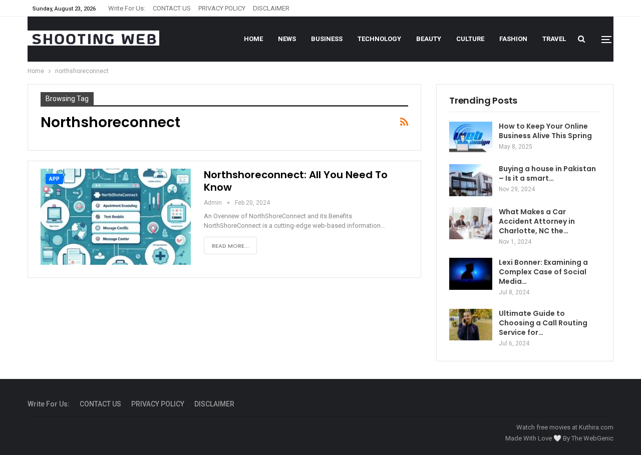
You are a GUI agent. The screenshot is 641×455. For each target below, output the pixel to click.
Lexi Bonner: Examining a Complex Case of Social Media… (543, 271)
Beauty (428, 39)
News (287, 39)
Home (253, 39)
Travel (554, 39)
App (54, 179)
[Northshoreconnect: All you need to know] (116, 217)
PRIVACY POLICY (221, 8)
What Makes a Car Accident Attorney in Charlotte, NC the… (537, 221)
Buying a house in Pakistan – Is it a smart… (547, 173)
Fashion (513, 39)
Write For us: (126, 8)
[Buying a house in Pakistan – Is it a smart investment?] (470, 180)
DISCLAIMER (271, 8)
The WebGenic (592, 438)
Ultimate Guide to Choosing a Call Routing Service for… (543, 322)
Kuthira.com (596, 427)
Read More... (230, 246)
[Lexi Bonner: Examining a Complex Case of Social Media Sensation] (470, 274)
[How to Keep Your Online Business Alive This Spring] (470, 138)
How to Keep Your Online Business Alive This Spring (545, 131)
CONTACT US (172, 8)
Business (327, 39)
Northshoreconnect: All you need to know (296, 181)
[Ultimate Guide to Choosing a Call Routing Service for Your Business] (470, 325)
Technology (379, 39)
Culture (470, 39)
